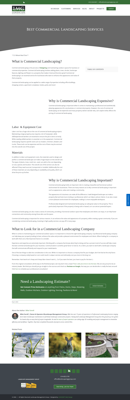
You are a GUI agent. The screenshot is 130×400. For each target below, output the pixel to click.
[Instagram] (56, 371)
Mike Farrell (30, 310)
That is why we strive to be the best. (85, 264)
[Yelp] (60, 371)
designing (43, 68)
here (17, 269)
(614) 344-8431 (93, 2)
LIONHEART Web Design (65, 397)
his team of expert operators (65, 319)
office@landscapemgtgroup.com (108, 2)
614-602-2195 (65, 376)
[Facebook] (52, 371)
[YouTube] (64, 371)
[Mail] (73, 371)
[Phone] (78, 371)
